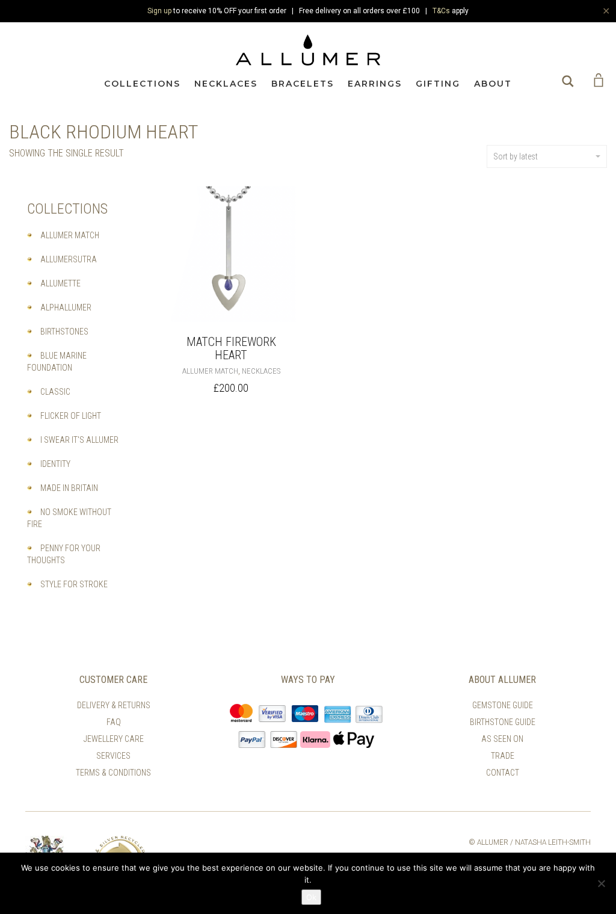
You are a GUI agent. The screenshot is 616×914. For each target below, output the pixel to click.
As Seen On (502, 739)
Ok (311, 897)
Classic (55, 392)
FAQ (113, 722)
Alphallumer (65, 307)
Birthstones (64, 331)
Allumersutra (68, 259)
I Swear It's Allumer (79, 440)
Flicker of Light (70, 416)
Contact (502, 772)
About (493, 83)
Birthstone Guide (502, 722)
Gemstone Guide (502, 705)
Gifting (438, 83)
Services (113, 756)
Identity (55, 464)
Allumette (60, 283)
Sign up (159, 11)
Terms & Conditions (113, 772)
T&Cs (441, 11)
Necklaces (225, 83)
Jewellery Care (114, 739)
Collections (142, 83)
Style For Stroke (74, 584)
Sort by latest (515, 156)
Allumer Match (210, 370)
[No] (601, 883)
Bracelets (302, 83)
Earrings (375, 83)
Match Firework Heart (231, 348)
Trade (502, 756)
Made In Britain (69, 488)
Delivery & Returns (113, 705)
